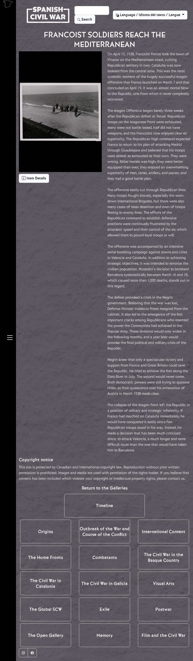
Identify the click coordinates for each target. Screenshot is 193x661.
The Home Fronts (45, 557)
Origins (45, 531)
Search (86, 19)
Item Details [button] (36, 178)
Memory (104, 635)
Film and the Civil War (163, 635)
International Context (163, 531)
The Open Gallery (45, 635)
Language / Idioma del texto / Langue (150, 15)
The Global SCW (45, 609)
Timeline (104, 505)
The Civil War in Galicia (104, 583)
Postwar (163, 609)
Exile (105, 609)
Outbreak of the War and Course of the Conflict (104, 531)
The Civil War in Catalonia (45, 583)
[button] (10, 338)
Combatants (104, 557)
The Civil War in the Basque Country (163, 557)
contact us (176, 478)
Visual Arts (163, 583)
